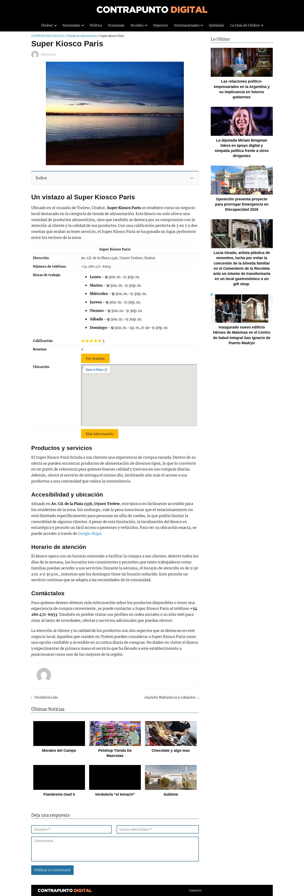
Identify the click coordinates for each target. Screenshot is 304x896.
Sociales (137, 25)
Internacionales (186, 25)
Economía (116, 25)
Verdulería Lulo (46, 697)
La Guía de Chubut (245, 25)
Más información (99, 434)
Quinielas (216, 25)
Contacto (195, 890)
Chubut (47, 25)
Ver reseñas (95, 358)
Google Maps (89, 533)
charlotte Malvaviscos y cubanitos (169, 697)
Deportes (160, 25)
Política (96, 25)
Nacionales (71, 25)
